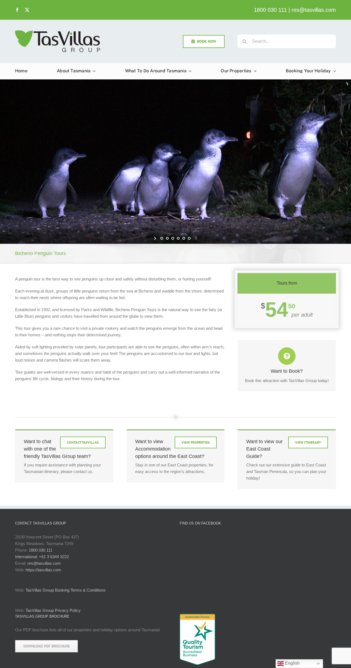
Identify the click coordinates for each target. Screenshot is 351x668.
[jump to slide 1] (162, 238)
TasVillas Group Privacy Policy (53, 610)
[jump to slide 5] (183, 238)
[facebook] (17, 10)
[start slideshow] (155, 238)
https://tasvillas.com (43, 569)
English (292, 663)
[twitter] (27, 10)
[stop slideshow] (195, 238)
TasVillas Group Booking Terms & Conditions (66, 590)
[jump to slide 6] (189, 238)
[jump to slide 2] (167, 238)
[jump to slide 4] (178, 238)
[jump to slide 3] (173, 238)
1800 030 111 (270, 10)
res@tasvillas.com (313, 10)
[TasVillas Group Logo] (57, 31)
